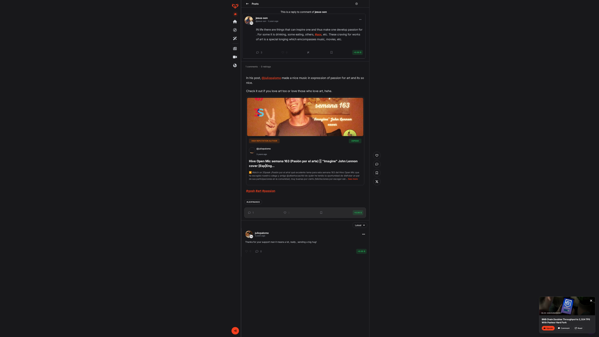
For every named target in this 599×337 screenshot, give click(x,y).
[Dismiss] (591, 300)
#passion (268, 191)
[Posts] (235, 48)
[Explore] (235, 30)
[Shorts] (235, 57)
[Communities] (235, 65)
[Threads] (235, 21)
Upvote (549, 328)
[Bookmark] (321, 212)
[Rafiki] (235, 38)
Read (580, 328)
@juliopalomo (271, 78)
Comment (565, 328)
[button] (235, 331)
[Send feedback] (235, 14)
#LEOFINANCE (253, 202)
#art (258, 191)
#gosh (250, 191)
